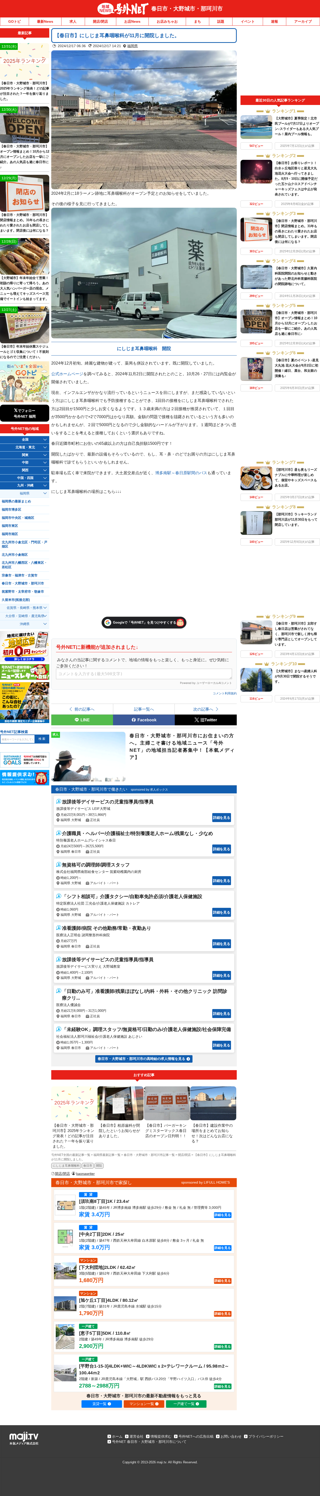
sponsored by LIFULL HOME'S (205, 1182)
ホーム (117, 1436)
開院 (99, 1165)
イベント (248, 21)
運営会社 (137, 1436)
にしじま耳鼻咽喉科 (66, 1165)
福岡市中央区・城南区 (18, 518)
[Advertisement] (280, 62)
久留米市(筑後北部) (16, 600)
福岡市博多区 (11, 509)
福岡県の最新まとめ (16, 501)
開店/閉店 (100, 21)
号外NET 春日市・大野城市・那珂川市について (149, 1442)
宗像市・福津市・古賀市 (20, 575)
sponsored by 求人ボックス (149, 789)
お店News (132, 21)
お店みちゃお (167, 21)
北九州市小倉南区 (15, 555)
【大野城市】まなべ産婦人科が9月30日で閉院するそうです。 (296, 676)
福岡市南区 (10, 534)
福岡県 (132, 46)
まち (197, 21)
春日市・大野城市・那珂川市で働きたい (91, 789)
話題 (220, 21)
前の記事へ (84, 709)
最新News (45, 21)
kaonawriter (85, 1174)
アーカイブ (303, 21)
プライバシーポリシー (266, 1436)
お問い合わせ (231, 1436)
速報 (274, 21)
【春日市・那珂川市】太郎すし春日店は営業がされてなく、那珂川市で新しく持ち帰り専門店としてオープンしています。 (296, 634)
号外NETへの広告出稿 (196, 1436)
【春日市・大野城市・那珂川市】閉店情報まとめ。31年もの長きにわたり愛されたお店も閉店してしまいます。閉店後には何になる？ (296, 231)
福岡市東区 (10, 526)
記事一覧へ (144, 709)
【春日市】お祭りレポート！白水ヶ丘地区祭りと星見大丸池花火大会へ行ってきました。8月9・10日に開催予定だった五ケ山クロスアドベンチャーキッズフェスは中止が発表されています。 (296, 178)
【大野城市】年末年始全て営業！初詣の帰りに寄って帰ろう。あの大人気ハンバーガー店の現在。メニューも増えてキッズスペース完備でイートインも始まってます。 (24, 288)
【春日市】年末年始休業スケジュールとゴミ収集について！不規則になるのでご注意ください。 (24, 352)
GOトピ (14, 21)
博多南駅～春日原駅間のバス (181, 472)
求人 (73, 21)
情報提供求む (161, 1436)
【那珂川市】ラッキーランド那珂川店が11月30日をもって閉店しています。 (296, 519)
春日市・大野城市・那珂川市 (187, 8)
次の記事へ (203, 709)
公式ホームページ (67, 374)
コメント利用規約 (225, 693)
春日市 (87, 1165)
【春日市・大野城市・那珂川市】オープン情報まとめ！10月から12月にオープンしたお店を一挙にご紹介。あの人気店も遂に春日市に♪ (296, 323)
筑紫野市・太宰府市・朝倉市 (23, 591)
